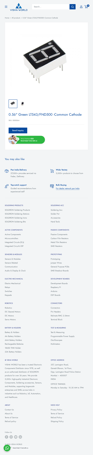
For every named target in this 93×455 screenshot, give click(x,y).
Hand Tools (55, 221)
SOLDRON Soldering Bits (15, 221)
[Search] (73, 6)
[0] (86, 6)
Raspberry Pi (56, 287)
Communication (11, 266)
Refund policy (10, 421)
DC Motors (9, 315)
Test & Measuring (57, 332)
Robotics (8, 307)
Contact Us (9, 409)
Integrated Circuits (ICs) (14, 242)
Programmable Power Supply (62, 336)
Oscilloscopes (56, 340)
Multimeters (55, 344)
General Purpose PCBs (60, 266)
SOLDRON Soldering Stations (17, 213)
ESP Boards (55, 295)
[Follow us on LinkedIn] (20, 437)
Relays (7, 287)
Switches (8, 291)
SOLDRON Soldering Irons (16, 217)
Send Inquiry (18, 130)
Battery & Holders (12, 332)
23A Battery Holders (13, 351)
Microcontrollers (11, 238)
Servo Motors (10, 319)
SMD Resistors (56, 246)
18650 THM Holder (13, 348)
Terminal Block (56, 319)
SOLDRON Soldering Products (17, 210)
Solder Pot (55, 213)
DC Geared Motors (12, 311)
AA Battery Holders (12, 336)
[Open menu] (6, 7)
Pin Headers (56, 311)
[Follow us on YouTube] (15, 437)
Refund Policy (56, 417)
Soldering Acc (56, 210)
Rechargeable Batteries (14, 344)
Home (7, 18)
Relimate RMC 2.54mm (60, 315)
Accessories (55, 217)
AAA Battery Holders (13, 340)
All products (16, 18)
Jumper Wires (56, 262)
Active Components (13, 234)
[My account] (81, 6)
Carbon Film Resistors (59, 238)
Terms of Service (11, 417)
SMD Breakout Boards (60, 270)
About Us (8, 413)
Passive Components (59, 234)
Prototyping (55, 259)
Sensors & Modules (12, 259)
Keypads (8, 295)
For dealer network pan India (67, 188)
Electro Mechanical (12, 283)
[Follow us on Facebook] (6, 437)
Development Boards (59, 283)
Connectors (55, 307)
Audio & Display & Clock (15, 270)
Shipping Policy (57, 421)
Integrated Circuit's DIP (14, 246)
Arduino (54, 291)
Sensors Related (11, 262)
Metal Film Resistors (59, 242)
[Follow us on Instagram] (11, 437)
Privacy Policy (56, 409)
